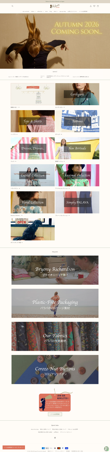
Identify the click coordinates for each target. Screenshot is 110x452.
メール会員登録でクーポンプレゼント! (14, 447)
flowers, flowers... (16, 215)
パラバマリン (14, 188)
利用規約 (68, 451)
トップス (13, 134)
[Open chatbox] (106, 448)
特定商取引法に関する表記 (45, 432)
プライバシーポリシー (66, 432)
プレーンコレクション (61, 215)
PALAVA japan (34, 451)
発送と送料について (45, 429)
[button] (12, 6)
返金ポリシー (50, 451)
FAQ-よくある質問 (73, 429)
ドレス (12, 161)
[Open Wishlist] (94, 6)
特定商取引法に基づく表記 (77, 451)
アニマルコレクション (61, 188)
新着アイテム (59, 161)
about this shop (35, 429)
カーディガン (59, 107)
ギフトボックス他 (16, 242)
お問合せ (56, 432)
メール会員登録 (55, 414)
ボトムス (57, 134)
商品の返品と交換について (59, 429)
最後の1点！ (14, 107)
